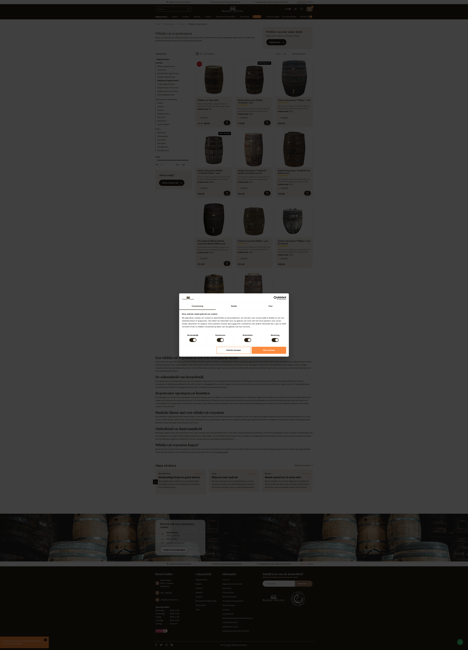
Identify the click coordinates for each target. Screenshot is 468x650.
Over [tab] (270, 306)
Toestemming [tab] (197, 306)
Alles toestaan (269, 350)
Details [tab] (234, 306)
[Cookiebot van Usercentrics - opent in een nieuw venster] (275, 298)
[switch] (220, 340)
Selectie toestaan (233, 350)
